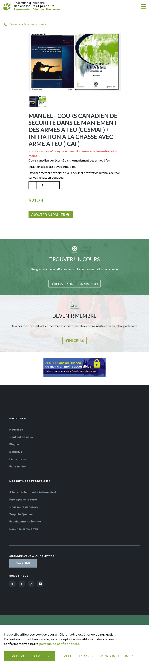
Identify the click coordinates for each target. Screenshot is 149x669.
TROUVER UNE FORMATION (74, 284)
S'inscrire (74, 340)
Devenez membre (40, 173)
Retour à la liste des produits (27, 24)
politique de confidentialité (59, 644)
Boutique (15, 452)
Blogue (14, 444)
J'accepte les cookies (29, 656)
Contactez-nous (21, 437)
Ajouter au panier (48, 214)
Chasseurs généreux (23, 507)
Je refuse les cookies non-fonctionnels (96, 656)
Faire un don (18, 466)
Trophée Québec (21, 514)
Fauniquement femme (25, 521)
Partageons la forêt (23, 499)
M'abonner (23, 563)
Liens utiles (17, 459)
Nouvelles (16, 429)
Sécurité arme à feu (23, 529)
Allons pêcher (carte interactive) (32, 492)
